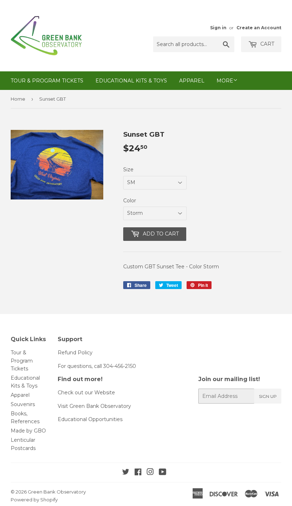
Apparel (191, 80)
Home (18, 99)
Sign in (218, 27)
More (225, 80)
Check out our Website (86, 392)
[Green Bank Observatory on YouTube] (162, 473)
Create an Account (258, 27)
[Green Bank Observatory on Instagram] (150, 473)
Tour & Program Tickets (47, 80)
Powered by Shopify (34, 499)
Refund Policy (75, 352)
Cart (266, 44)
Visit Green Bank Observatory (94, 406)
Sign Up (268, 396)
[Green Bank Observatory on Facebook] (138, 473)
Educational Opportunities (90, 419)
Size (128, 169)
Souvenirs (23, 404)
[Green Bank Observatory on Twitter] (125, 473)
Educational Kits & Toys (131, 80)
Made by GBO (28, 430)
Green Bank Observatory (57, 492)
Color (129, 200)
